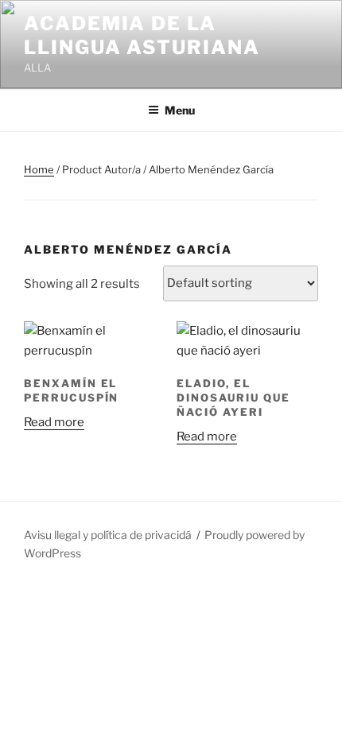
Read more (54, 422)
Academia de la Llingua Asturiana (142, 35)
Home (39, 169)
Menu (180, 110)
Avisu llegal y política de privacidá (108, 534)
